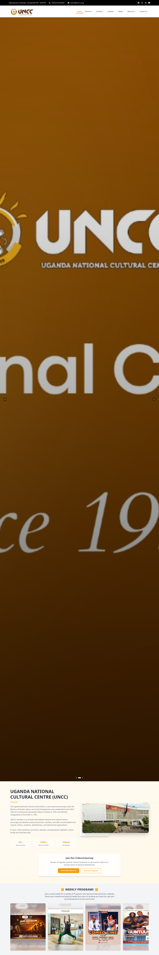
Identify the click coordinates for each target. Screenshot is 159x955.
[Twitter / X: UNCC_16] (142, 2)
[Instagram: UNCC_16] (146, 2)
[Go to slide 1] (77, 777)
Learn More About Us (68, 870)
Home (80, 11)
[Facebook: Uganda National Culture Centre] (138, 2)
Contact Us (143, 11)
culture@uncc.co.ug (77, 3)
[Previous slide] (5, 399)
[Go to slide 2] (80, 777)
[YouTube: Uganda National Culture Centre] (149, 2)
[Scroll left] (11, 927)
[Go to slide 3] (82, 777)
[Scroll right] (148, 927)
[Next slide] (154, 399)
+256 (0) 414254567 (58, 3)
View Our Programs (91, 871)
